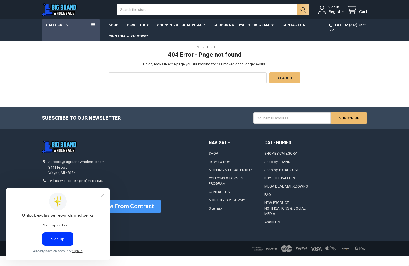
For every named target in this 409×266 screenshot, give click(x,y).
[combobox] (213, 9)
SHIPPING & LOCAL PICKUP (181, 25)
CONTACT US (293, 25)
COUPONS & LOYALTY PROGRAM (241, 25)
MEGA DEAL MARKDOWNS (286, 186)
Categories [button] (57, 25)
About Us (272, 222)
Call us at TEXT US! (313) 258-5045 (75, 181)
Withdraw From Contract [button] (121, 206)
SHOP (114, 25)
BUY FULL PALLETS (279, 178)
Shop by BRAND (277, 162)
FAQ (267, 195)
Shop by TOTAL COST (281, 170)
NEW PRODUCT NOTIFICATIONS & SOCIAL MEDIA (285, 208)
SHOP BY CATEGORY (280, 153)
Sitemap (215, 208)
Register (336, 11)
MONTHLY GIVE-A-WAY (128, 36)
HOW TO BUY (138, 25)
